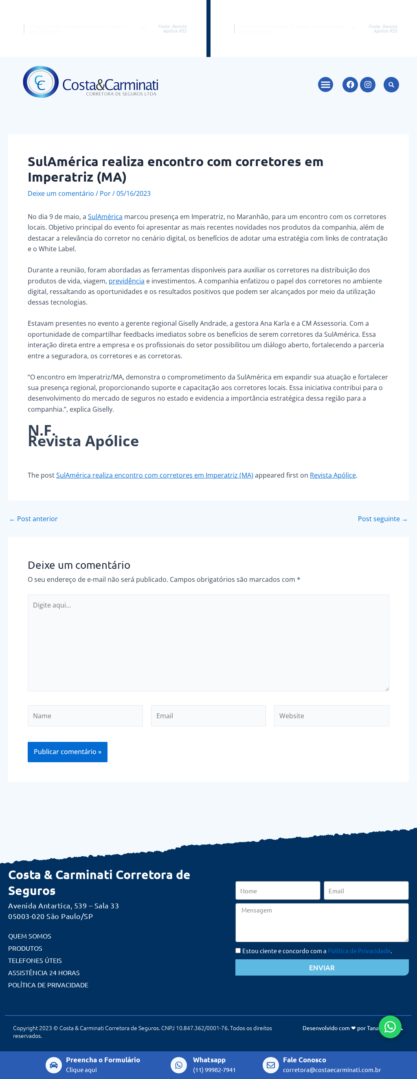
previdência (127, 280)
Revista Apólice (333, 475)
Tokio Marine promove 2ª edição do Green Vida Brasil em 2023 (291, 28)
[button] (326, 84)
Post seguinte (383, 518)
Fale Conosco (304, 1059)
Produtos (25, 948)
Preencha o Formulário (103, 1059)
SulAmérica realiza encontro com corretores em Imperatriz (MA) (154, 475)
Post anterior (33, 518)
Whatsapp (209, 1059)
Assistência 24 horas (44, 972)
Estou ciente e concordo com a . (317, 950)
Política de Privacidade (48, 984)
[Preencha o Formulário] (54, 1065)
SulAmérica (105, 216)
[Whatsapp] (179, 1065)
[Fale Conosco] (271, 1065)
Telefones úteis (35, 960)
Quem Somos (29, 936)
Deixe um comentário (61, 193)
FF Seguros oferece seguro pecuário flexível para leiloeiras (78, 28)
